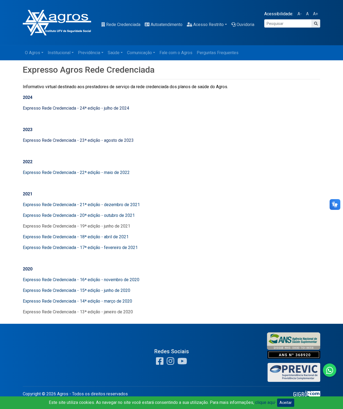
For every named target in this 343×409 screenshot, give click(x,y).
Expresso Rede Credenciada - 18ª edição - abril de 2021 (76, 236)
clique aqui (265, 402)
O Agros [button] (32, 52)
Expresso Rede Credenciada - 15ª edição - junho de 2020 (76, 290)
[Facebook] (159, 362)
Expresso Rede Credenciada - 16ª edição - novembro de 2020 (81, 279)
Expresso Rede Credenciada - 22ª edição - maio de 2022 (76, 172)
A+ (315, 13)
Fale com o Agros (175, 52)
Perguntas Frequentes (217, 52)
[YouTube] (181, 362)
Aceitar (285, 402)
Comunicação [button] (139, 52)
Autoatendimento (166, 24)
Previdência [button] (89, 52)
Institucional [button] (59, 52)
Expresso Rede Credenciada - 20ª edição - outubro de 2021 (79, 215)
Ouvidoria (245, 24)
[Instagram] (169, 362)
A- (299, 13)
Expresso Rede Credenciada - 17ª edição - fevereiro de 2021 (80, 247)
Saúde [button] (114, 52)
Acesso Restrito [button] (208, 24)
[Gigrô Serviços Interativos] (306, 395)
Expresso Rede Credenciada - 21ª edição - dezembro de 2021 (81, 204)
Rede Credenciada (123, 24)
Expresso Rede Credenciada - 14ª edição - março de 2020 (77, 301)
